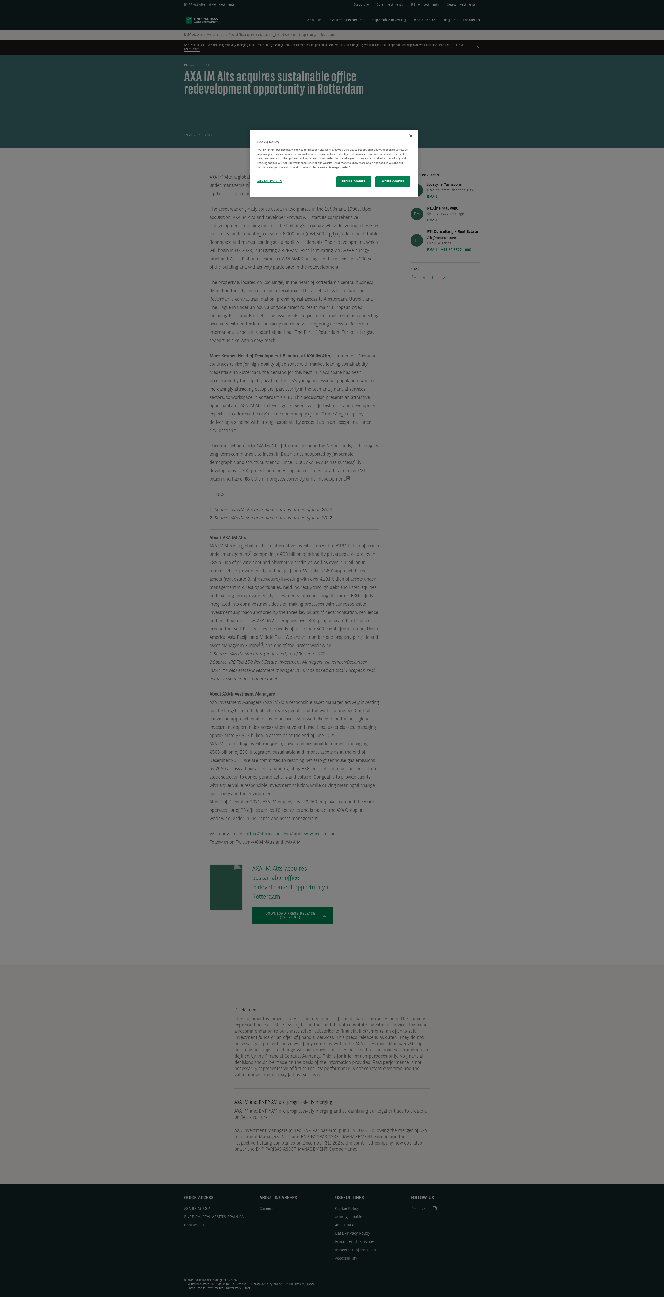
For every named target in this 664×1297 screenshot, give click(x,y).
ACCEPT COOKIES (392, 181)
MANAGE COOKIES (269, 181)
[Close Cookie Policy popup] (411, 136)
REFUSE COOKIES (353, 181)
